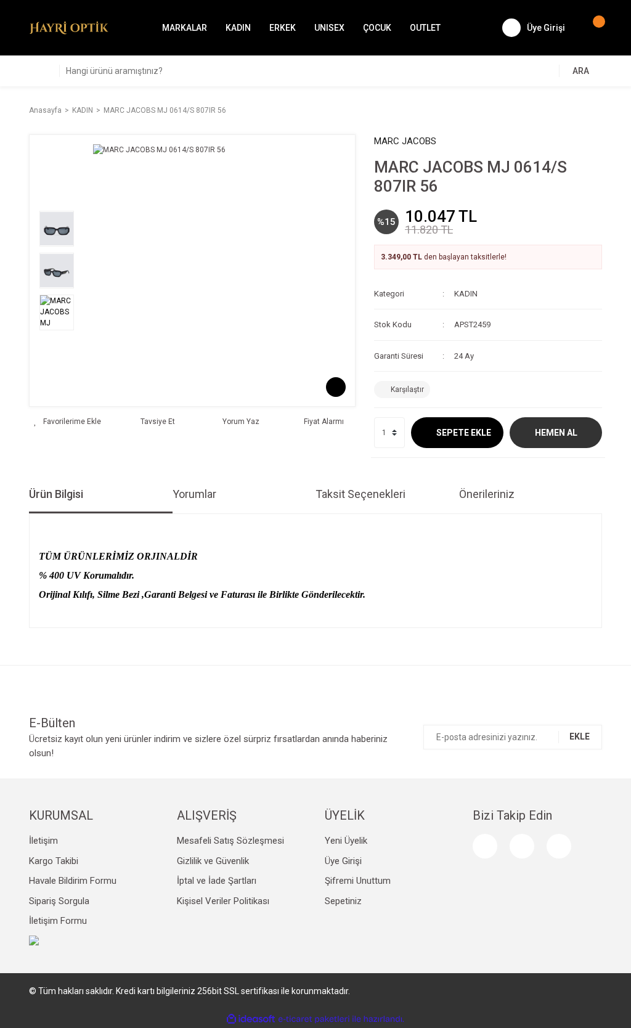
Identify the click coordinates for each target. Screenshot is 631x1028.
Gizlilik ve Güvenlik (213, 861)
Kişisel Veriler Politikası (223, 901)
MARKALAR (184, 28)
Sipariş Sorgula (59, 901)
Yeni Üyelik (346, 840)
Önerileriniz (487, 493)
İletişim (43, 840)
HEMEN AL (556, 433)
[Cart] (593, 27)
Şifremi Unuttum (358, 880)
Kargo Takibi (53, 861)
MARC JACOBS (405, 141)
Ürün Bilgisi (56, 493)
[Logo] (69, 27)
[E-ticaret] (314, 1019)
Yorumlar (194, 493)
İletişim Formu (58, 920)
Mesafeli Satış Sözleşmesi (230, 840)
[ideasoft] (250, 1019)
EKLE (579, 736)
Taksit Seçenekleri (360, 493)
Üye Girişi (343, 861)
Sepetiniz (343, 901)
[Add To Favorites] (67, 421)
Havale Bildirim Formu (72, 880)
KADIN (466, 293)
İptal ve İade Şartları (216, 880)
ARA (580, 71)
